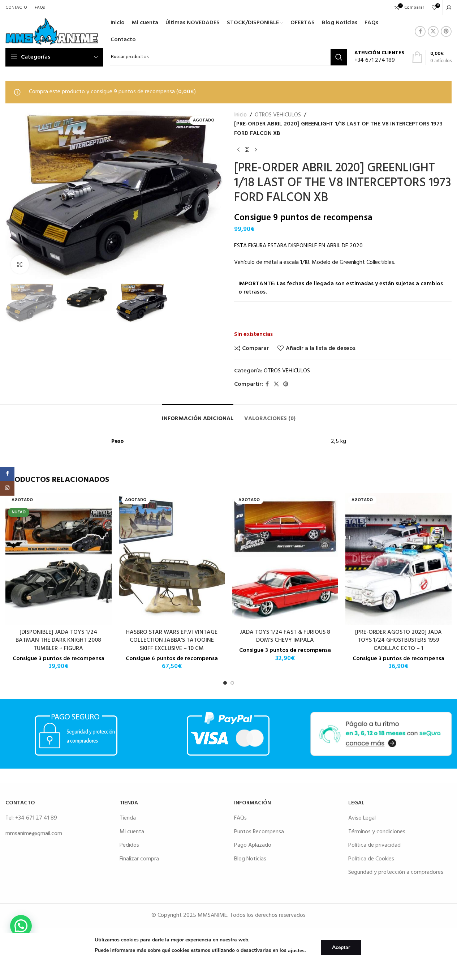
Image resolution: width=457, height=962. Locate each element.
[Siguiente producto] (255, 149)
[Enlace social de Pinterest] (446, 31)
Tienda (128, 818)
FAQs (240, 818)
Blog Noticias (250, 859)
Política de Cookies (371, 859)
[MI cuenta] (449, 7)
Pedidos (129, 845)
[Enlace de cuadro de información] (379, 57)
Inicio (240, 115)
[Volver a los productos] (247, 149)
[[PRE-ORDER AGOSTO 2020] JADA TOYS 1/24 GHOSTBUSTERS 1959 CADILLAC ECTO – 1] (398, 559)
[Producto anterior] (238, 149)
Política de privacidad (374, 845)
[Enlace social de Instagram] (7, 488)
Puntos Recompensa (259, 832)
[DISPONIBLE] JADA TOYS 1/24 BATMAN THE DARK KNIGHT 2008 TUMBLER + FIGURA (58, 640)
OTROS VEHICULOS (278, 115)
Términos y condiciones (376, 832)
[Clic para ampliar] (20, 264)
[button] (21, 926)
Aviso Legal (362, 818)
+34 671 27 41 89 (36, 818)
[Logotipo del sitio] (51, 31)
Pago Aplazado (252, 845)
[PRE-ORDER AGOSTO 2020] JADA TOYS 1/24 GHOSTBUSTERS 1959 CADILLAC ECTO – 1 (398, 640)
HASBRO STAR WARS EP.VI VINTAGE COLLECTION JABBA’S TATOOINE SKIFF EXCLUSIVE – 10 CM (171, 640)
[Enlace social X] (433, 31)
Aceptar (341, 947)
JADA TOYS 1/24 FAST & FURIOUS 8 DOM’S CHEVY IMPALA (285, 636)
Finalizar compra (139, 859)
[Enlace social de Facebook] (420, 31)
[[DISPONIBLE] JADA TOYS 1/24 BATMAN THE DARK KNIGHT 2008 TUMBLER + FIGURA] (58, 559)
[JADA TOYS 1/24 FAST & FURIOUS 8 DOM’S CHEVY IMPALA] (285, 559)
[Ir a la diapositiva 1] (225, 683)
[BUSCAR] (339, 57)
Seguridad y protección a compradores (395, 872)
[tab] (197, 415)
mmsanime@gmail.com (33, 833)
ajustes (296, 950)
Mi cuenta (132, 832)
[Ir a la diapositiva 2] (232, 683)
